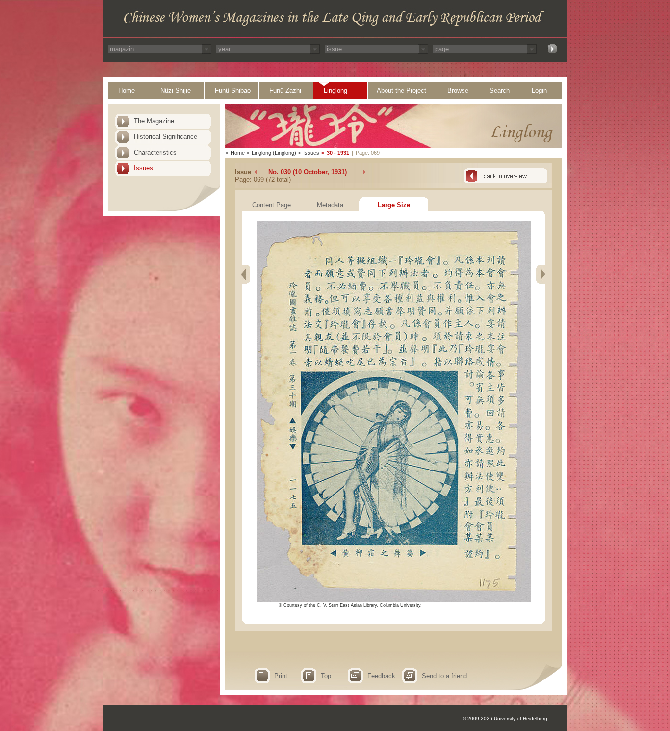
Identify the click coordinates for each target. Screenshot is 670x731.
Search (500, 90)
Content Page (271, 205)
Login (539, 90)
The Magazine (154, 121)
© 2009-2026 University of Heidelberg (505, 718)
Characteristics (155, 152)
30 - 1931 (338, 153)
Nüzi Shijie (175, 90)
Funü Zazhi (285, 90)
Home (126, 90)
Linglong (335, 90)
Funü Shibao (233, 90)
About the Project (401, 90)
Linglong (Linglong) (274, 153)
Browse (457, 90)
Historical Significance (165, 136)
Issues (143, 168)
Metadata (330, 205)
